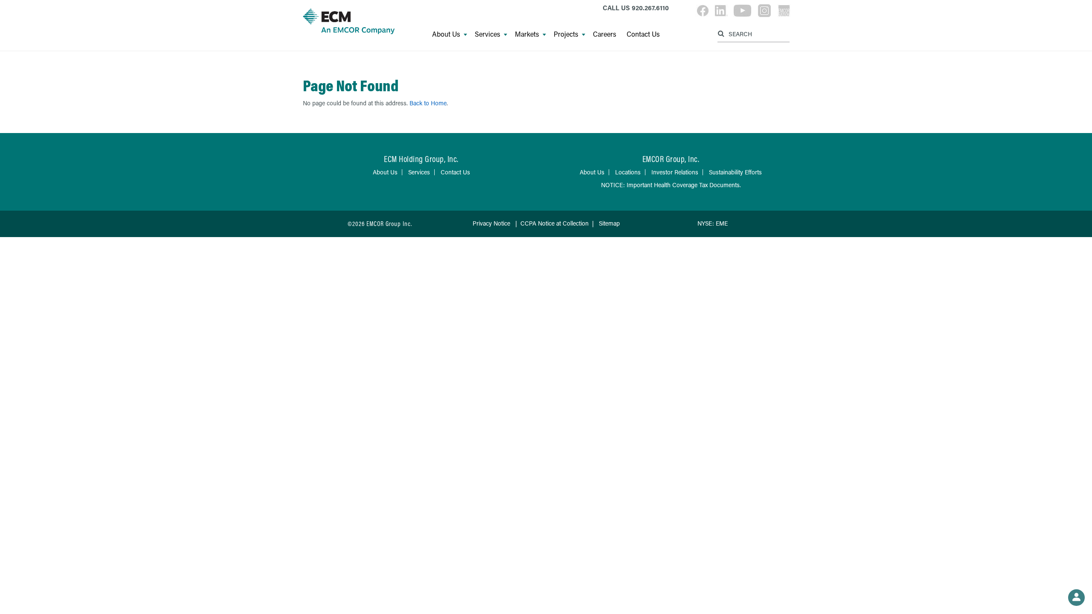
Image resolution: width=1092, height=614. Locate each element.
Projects (566, 34)
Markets (527, 34)
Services (487, 34)
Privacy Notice (491, 223)
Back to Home (428, 103)
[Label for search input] (752, 33)
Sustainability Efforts (735, 172)
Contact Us (643, 34)
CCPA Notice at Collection (554, 223)
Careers (604, 34)
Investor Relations (674, 172)
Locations (628, 172)
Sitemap (609, 223)
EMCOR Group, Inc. (671, 159)
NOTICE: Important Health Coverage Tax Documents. (671, 185)
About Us (446, 34)
